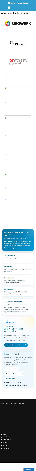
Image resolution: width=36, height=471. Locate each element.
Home (4, 434)
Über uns (5, 443)
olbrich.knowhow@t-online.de (15, 373)
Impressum (6, 448)
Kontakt (5, 445)
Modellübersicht (7, 439)
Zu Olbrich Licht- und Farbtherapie (16, 345)
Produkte (5, 437)
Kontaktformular (10, 378)
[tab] (9, 7)
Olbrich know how (18, 2)
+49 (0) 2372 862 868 (12, 369)
